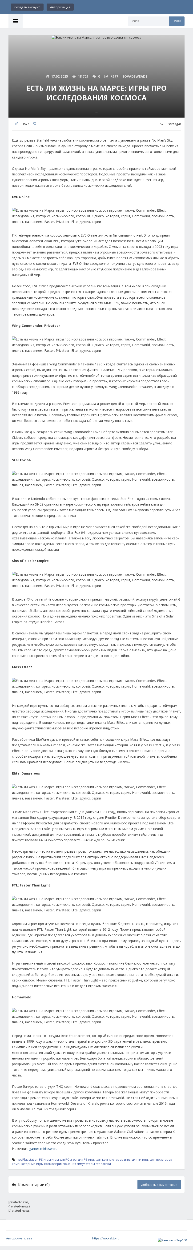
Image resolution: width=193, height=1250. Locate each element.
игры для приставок (157, 1159)
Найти (177, 21)
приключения (65, 1164)
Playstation (30, 1159)
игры (47, 1159)
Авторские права (19, 1238)
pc (20, 1159)
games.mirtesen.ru (43, 1148)
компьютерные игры (28, 1164)
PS (41, 1159)
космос (49, 1164)
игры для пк (132, 1159)
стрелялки (103, 1164)
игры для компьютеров (105, 1159)
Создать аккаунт (27, 7)
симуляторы (86, 1164)
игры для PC (60, 1159)
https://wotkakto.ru (106, 1238)
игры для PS (79, 1159)
